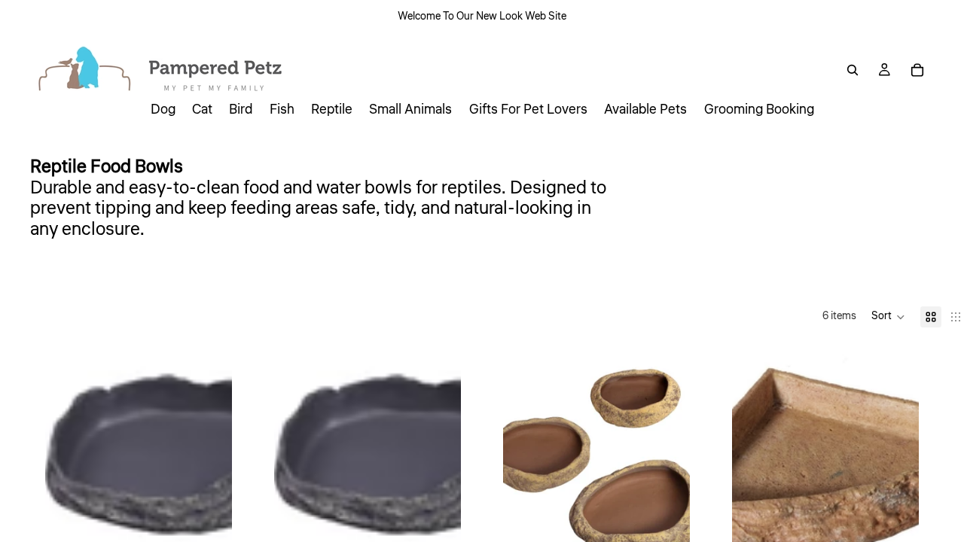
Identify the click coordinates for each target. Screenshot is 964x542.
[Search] (852, 70)
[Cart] (917, 70)
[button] (888, 316)
